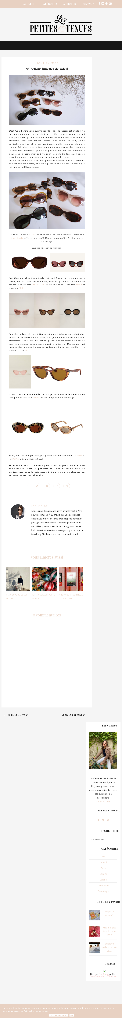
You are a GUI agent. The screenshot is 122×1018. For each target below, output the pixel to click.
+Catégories (49, 3)
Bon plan (43, 63)
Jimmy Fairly (17, 238)
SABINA (15, 459)
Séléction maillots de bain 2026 (109, 947)
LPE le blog (39, 506)
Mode (54, 63)
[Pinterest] (106, 3)
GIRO (79, 455)
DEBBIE (32, 234)
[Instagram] (102, 3)
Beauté (103, 862)
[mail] (110, 3)
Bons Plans (103, 885)
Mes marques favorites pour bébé (109, 931)
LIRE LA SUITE (103, 801)
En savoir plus (58, 1015)
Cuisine (103, 879)
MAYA (79, 284)
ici (82, 347)
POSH (21, 288)
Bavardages (103, 891)
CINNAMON (38, 284)
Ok (71, 1015)
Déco (103, 868)
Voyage (103, 873)
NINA (36, 397)
